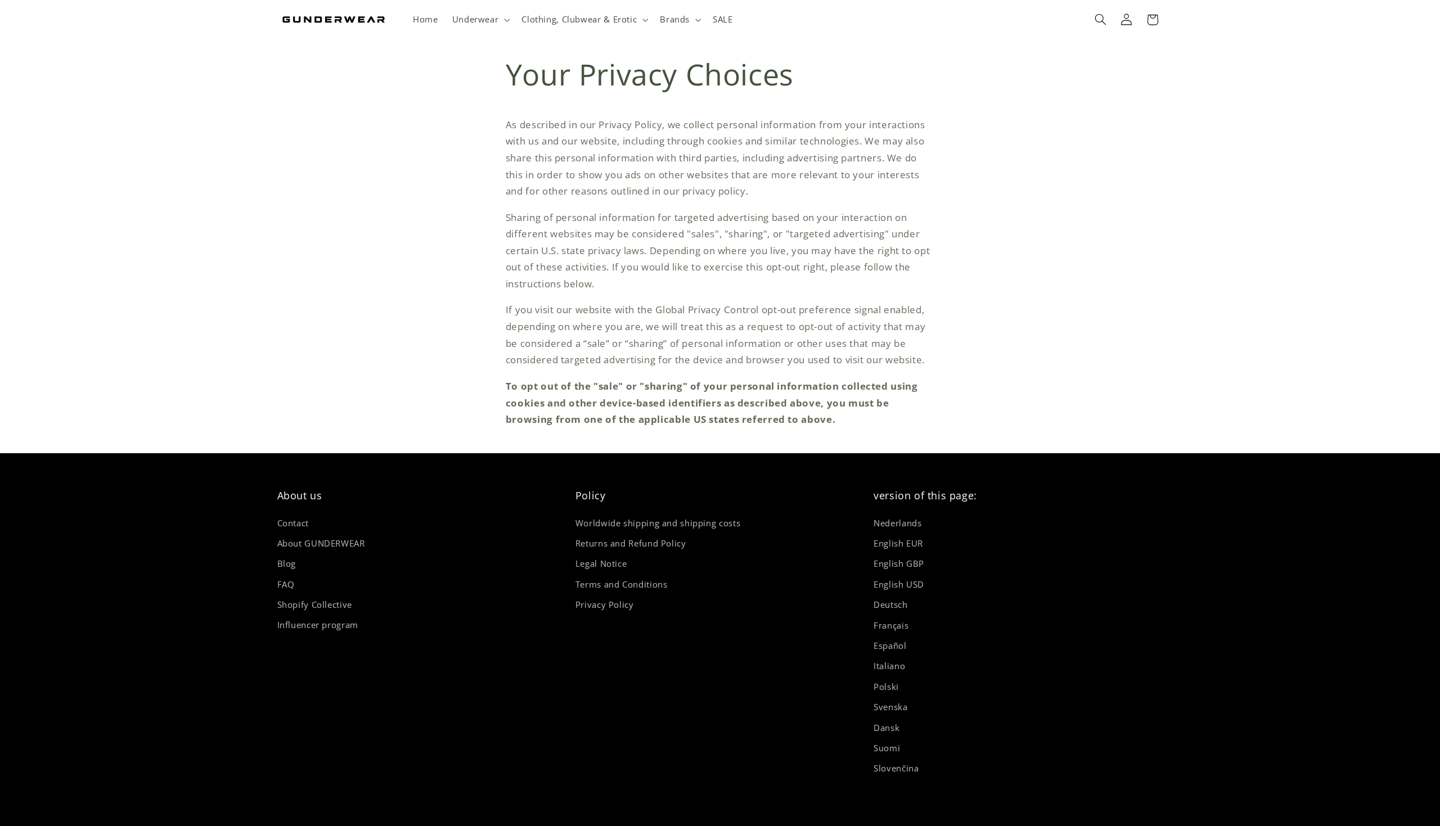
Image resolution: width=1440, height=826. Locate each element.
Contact (293, 522)
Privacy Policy (604, 604)
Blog (286, 563)
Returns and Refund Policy (630, 542)
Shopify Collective (314, 604)
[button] (480, 19)
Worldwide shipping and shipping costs (657, 522)
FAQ (286, 583)
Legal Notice (601, 563)
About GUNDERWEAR (321, 542)
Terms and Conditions (621, 583)
